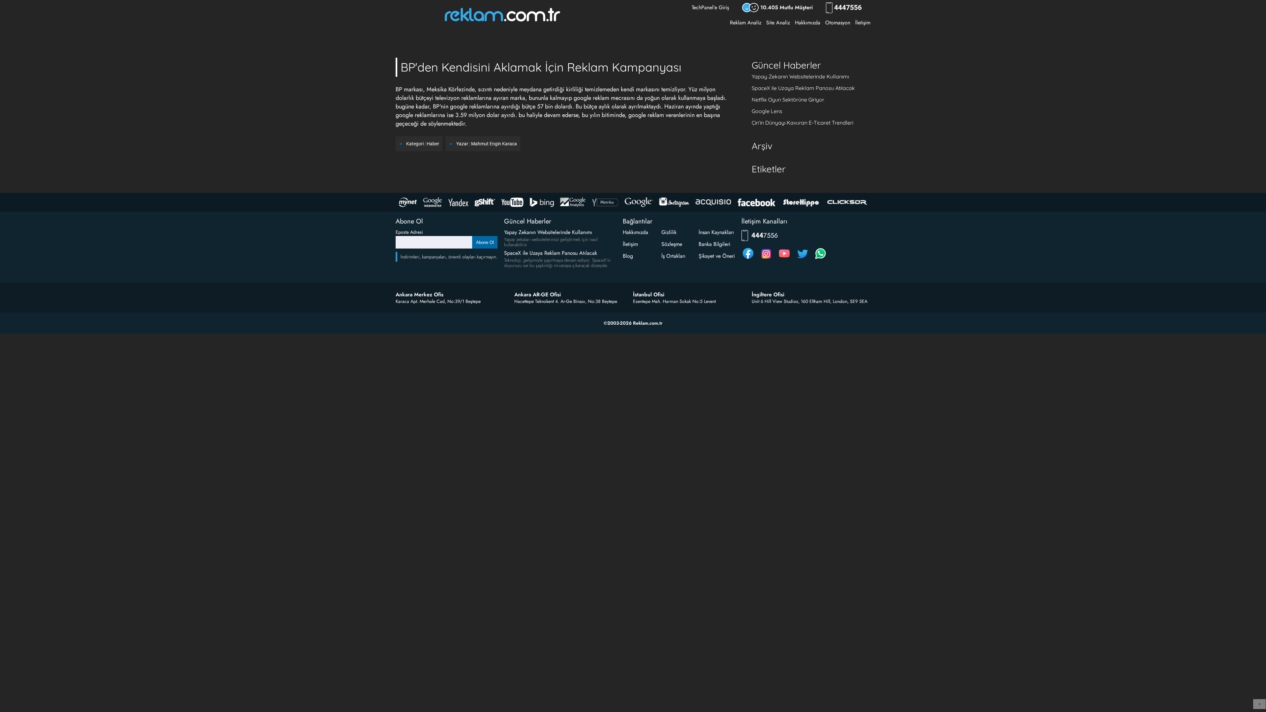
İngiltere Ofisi (768, 294)
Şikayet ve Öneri (717, 256)
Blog (628, 256)
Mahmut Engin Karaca (494, 143)
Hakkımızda (807, 22)
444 (848, 7)
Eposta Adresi (409, 232)
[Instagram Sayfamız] (766, 258)
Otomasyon (837, 22)
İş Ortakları (673, 256)
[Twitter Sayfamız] (802, 258)
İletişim (862, 22)
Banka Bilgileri (714, 244)
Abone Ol (485, 242)
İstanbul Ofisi (648, 294)
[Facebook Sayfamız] (748, 258)
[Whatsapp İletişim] (820, 258)
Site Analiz (778, 22)
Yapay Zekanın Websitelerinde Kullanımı (800, 76)
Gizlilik (669, 232)
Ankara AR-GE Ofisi (537, 294)
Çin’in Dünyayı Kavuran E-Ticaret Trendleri (802, 122)
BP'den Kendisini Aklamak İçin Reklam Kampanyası (541, 67)
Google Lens (767, 111)
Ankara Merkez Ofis (419, 294)
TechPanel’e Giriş (710, 7)
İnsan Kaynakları (716, 232)
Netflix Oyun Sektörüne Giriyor (788, 99)
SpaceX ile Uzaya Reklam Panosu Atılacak (803, 88)
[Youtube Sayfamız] (784, 258)
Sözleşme (671, 244)
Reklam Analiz (745, 22)
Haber (433, 143)
